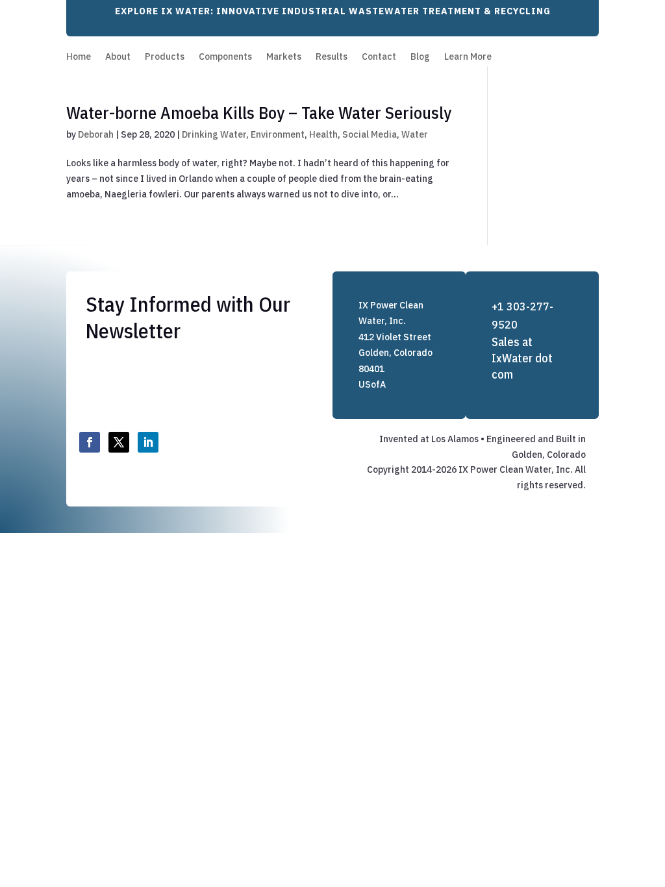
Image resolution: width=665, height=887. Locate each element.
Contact (379, 57)
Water (414, 134)
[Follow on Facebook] (89, 442)
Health (323, 134)
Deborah (96, 134)
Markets (283, 57)
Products (164, 57)
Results (331, 57)
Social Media (369, 134)
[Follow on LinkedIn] (148, 442)
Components (225, 57)
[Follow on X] (118, 442)
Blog (420, 57)
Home (78, 57)
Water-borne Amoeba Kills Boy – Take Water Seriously (258, 112)
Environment (278, 134)
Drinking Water (214, 134)
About (118, 57)
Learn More (468, 57)
